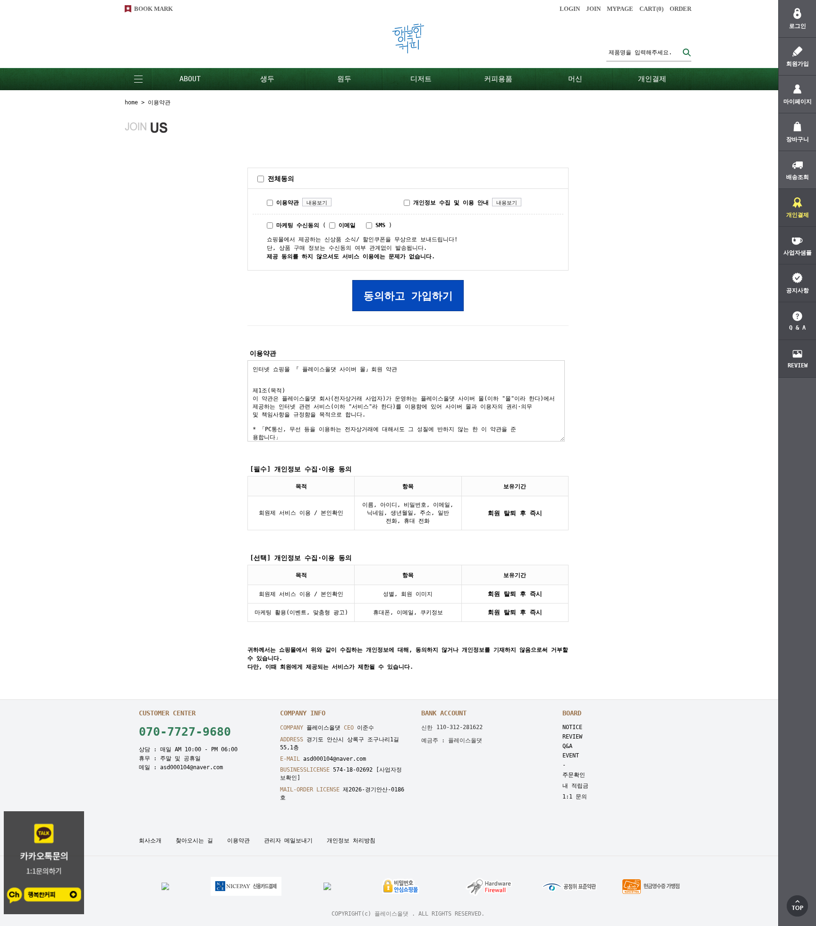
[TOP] (797, 906)
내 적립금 (575, 785)
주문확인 (573, 775)
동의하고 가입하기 (408, 296)
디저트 (421, 79)
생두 (267, 79)
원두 (344, 79)
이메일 (345, 225)
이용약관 (286, 202)
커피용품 (498, 79)
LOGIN (570, 8)
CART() (651, 8)
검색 (686, 52)
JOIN (593, 8)
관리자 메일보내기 (288, 840)
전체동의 (279, 178)
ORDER (680, 8)
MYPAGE (620, 8)
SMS (378, 225)
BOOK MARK (153, 8)
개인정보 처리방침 (351, 840)
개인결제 (652, 79)
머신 (575, 79)
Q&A (567, 746)
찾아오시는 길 (194, 840)
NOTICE (572, 727)
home (131, 102)
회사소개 (150, 840)
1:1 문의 (574, 796)
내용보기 (316, 203)
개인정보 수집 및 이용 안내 (449, 202)
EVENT (570, 755)
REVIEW (572, 736)
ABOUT (190, 79)
